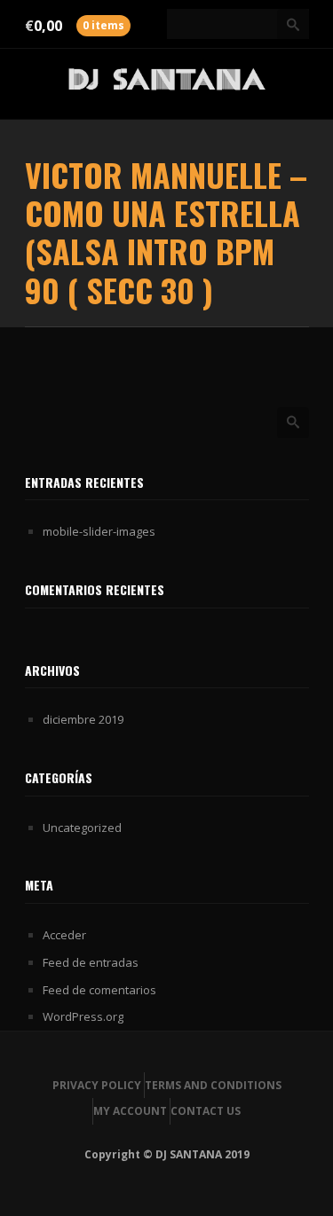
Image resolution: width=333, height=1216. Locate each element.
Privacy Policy (96, 1085)
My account (130, 1110)
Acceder (64, 935)
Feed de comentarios (99, 990)
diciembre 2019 (83, 719)
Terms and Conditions (213, 1085)
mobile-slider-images (99, 531)
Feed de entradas (91, 962)
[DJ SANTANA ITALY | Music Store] (167, 84)
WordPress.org (83, 1016)
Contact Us (205, 1110)
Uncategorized (82, 828)
